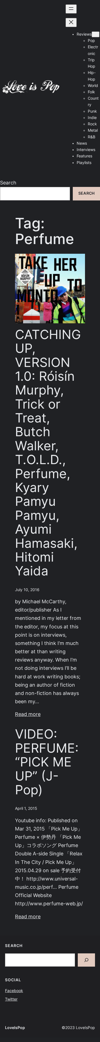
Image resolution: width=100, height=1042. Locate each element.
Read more (28, 714)
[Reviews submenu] (95, 34)
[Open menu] (71, 9)
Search (8, 183)
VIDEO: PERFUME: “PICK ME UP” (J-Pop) (47, 762)
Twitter (11, 999)
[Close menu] (71, 22)
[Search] (86, 960)
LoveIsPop (15, 1027)
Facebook (14, 990)
